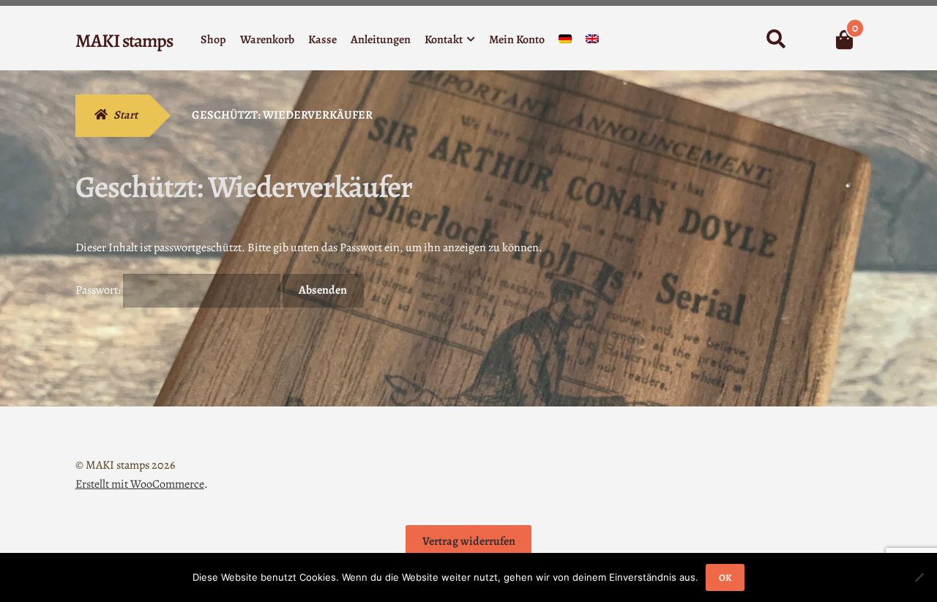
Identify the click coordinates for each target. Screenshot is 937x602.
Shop (213, 39)
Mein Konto (517, 39)
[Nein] (918, 577)
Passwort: (99, 290)
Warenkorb (267, 39)
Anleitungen (381, 39)
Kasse (322, 39)
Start (125, 115)
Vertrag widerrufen (468, 541)
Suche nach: (775, 39)
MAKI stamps (124, 40)
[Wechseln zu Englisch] (592, 42)
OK (725, 577)
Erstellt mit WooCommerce (139, 484)
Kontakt (444, 39)
